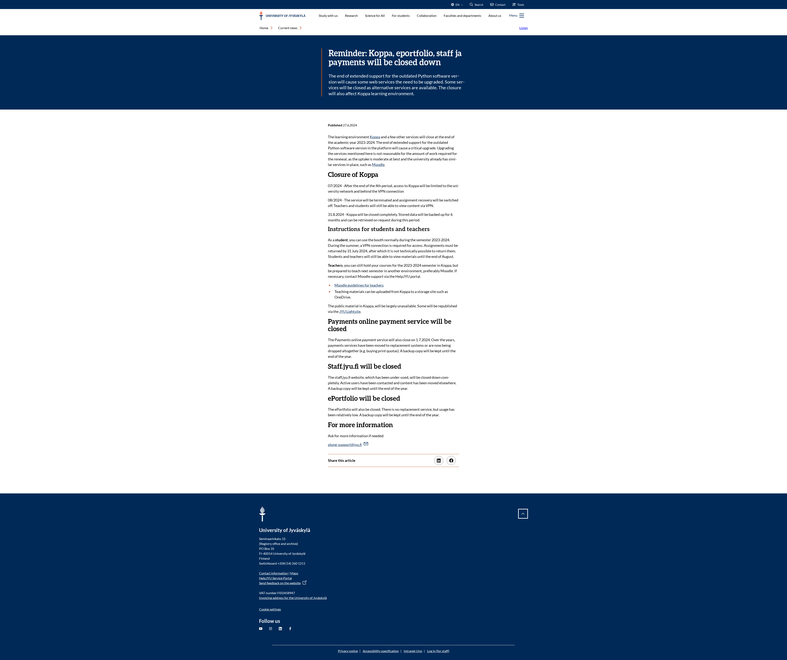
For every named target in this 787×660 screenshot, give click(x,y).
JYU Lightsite (350, 311)
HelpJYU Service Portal (275, 578)
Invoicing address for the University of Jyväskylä (293, 598)
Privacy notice (348, 651)
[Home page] (282, 15)
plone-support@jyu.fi (345, 444)
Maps (294, 573)
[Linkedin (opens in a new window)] (438, 460)
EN (457, 6)
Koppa (375, 137)
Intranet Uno (413, 651)
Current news (287, 28)
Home (264, 28)
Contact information (273, 573)
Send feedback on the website (280, 583)
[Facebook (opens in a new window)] (451, 460)
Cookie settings (270, 609)
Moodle (378, 164)
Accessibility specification (381, 651)
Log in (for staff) (438, 651)
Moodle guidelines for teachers (359, 285)
